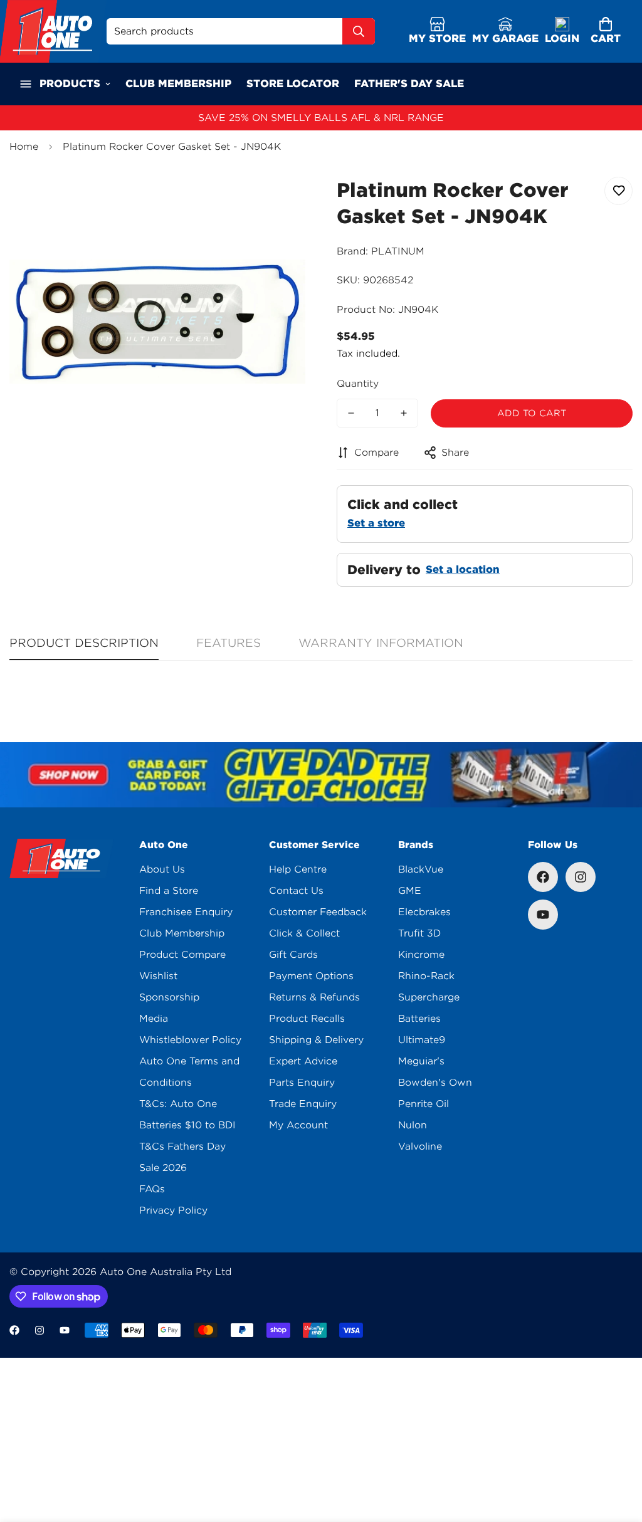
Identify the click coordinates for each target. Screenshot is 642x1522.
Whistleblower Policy (190, 1040)
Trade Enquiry (303, 1104)
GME (409, 890)
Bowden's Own (435, 1082)
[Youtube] (543, 915)
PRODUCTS (69, 84)
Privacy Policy (173, 1210)
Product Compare (182, 954)
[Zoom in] (279, 200)
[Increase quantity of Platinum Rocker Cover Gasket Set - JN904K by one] (404, 413)
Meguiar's (421, 1061)
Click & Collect (304, 933)
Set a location (463, 569)
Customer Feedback (318, 912)
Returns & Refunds (314, 997)
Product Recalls (307, 1018)
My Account (298, 1125)
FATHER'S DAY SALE (409, 84)
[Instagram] (581, 877)
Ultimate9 (421, 1040)
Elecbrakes (424, 912)
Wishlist (158, 976)
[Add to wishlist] (618, 191)
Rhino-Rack (426, 976)
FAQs (152, 1189)
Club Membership (181, 933)
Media (153, 1018)
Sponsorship (169, 997)
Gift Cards (293, 954)
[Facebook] (543, 877)
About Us (162, 869)
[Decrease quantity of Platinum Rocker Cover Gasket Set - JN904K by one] (351, 413)
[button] (605, 32)
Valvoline (420, 1146)
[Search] (358, 31)
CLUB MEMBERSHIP (178, 84)
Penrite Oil (423, 1104)
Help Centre (298, 869)
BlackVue (420, 869)
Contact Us (296, 890)
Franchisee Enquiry (186, 912)
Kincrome (421, 954)
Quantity (358, 383)
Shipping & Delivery (316, 1040)
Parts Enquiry (302, 1082)
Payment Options (311, 976)
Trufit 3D (419, 933)
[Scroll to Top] (617, 1453)
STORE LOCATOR (292, 84)
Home (23, 146)
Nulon (412, 1125)
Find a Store (168, 890)
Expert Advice (303, 1061)
